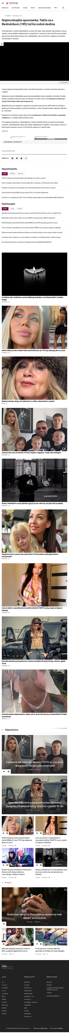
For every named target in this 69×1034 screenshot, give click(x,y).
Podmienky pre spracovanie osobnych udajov (55, 989)
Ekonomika (27, 1013)
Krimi (25, 1008)
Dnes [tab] (5, 208)
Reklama (49, 982)
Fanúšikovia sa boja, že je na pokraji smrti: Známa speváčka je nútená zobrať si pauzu (29, 188)
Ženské (4, 999)
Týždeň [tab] (12, 173)
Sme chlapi (5, 1005)
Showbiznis (16, 7)
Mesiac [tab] (20, 173)
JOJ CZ (4, 990)
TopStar (4, 1002)
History (4, 1011)
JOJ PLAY (4, 985)
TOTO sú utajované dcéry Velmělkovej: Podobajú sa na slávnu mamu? (24, 178)
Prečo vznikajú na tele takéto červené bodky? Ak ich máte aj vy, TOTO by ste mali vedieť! (30, 183)
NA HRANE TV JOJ (29, 996)
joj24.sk (26, 985)
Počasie (4, 1013)
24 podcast (27, 999)
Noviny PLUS (27, 988)
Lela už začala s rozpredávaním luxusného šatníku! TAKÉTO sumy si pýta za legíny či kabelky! (31, 227)
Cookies (49, 992)
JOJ (3, 982)
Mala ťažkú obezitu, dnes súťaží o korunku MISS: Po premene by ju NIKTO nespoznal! (28, 218)
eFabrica (60, 1028)
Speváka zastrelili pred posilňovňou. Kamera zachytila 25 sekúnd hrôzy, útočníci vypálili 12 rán (31, 213)
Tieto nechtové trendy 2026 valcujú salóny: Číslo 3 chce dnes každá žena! (25, 192)
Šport (33, 7)
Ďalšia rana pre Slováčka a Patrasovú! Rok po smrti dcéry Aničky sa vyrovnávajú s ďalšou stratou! (32, 232)
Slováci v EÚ (27, 1016)
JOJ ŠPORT (5, 988)
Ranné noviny (28, 993)
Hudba (25, 7)
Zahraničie (27, 1005)
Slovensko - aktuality (30, 1002)
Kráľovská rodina (44, 7)
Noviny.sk (5, 7)
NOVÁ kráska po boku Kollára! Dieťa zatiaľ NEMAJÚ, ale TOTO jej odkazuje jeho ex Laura (30, 222)
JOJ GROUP (5, 993)
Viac (55, 7)
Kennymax (44, 1028)
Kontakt (49, 985)
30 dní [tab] (20, 208)
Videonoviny (28, 990)
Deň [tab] (4, 173)
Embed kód (65, 82)
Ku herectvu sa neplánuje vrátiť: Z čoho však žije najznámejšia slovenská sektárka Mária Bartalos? (33, 197)
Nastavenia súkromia (53, 996)
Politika (26, 1011)
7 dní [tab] (12, 208)
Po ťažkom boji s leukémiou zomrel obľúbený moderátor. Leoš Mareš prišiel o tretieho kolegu (31, 237)
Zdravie (4, 1008)
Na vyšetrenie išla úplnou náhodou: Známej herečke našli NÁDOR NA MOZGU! (26, 242)
